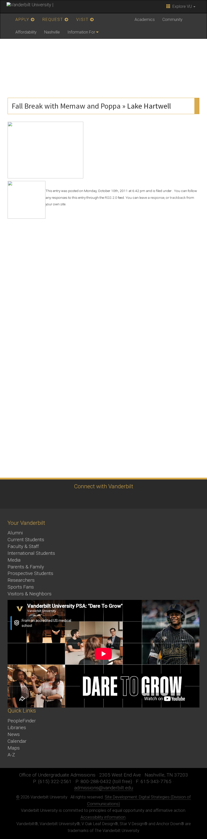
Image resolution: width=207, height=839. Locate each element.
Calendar (17, 741)
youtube (102, 498)
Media (14, 560)
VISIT (83, 19)
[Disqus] (103, 282)
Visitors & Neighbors (29, 594)
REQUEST (53, 19)
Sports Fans (21, 587)
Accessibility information (103, 817)
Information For (81, 32)
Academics (145, 19)
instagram (88, 498)
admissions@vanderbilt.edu (103, 788)
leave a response (151, 198)
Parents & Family (26, 567)
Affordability (26, 32)
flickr (116, 498)
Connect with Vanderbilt (103, 486)
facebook (74, 498)
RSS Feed (144, 498)
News (14, 734)
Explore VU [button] (181, 6)
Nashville (52, 32)
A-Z (11, 755)
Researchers (21, 580)
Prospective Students (30, 573)
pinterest (130, 498)
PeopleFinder (22, 721)
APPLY (23, 19)
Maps (14, 748)
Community (172, 19)
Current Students (26, 539)
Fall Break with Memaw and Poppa (66, 106)
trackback (178, 198)
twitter (60, 498)
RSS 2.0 (111, 198)
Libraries (17, 727)
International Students (31, 553)
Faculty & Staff (23, 546)
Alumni (15, 533)
